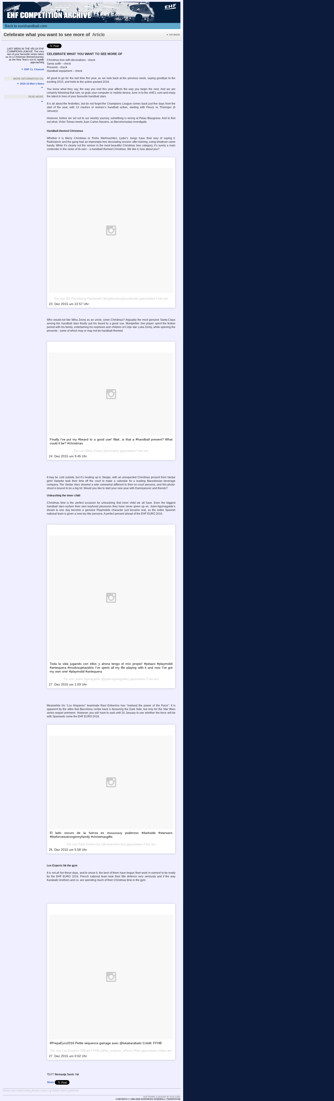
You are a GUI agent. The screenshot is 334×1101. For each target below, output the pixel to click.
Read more (35, 96)
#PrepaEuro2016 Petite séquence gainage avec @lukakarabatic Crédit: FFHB (106, 1043)
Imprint (74, 1091)
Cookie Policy (59, 1091)
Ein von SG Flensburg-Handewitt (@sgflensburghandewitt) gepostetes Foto (108, 298)
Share (50, 1082)
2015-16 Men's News (30, 83)
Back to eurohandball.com (26, 26)
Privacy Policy (40, 1091)
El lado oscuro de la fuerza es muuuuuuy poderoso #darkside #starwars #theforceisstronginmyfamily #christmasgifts (111, 834)
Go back (173, 34)
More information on (28, 78)
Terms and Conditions (16, 1091)
